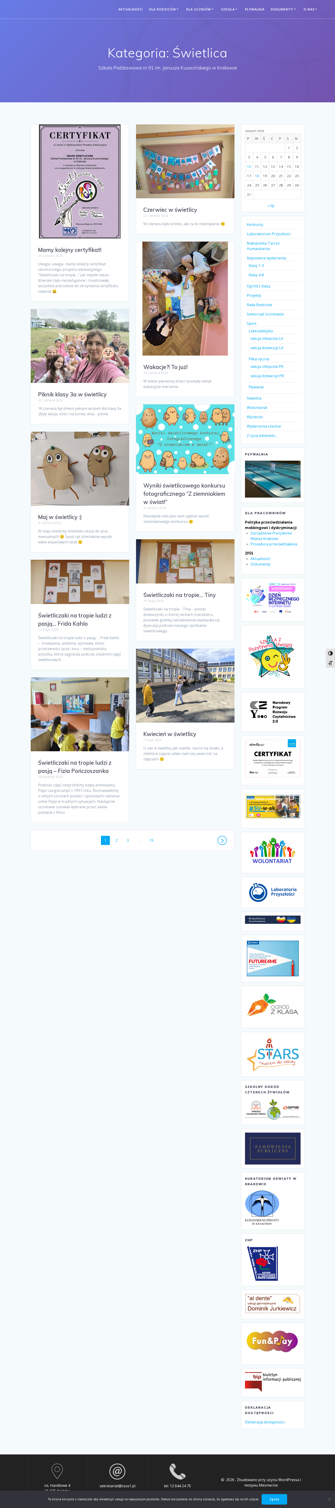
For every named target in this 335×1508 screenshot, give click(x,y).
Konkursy (255, 224)
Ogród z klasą (258, 286)
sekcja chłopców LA (266, 338)
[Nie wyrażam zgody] (329, 1499)
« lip (271, 205)
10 (249, 166)
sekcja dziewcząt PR (267, 375)
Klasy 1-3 (256, 265)
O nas (309, 9)
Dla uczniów (198, 9)
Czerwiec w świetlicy (170, 209)
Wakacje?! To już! (165, 367)
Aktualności (130, 9)
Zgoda (274, 1499)
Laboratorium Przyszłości (268, 233)
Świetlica (254, 398)
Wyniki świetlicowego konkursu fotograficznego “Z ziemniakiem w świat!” (184, 493)
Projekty (254, 295)
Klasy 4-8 (256, 274)
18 (257, 175)
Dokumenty (282, 9)
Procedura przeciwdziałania (273, 544)
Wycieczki (255, 416)
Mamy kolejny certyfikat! (69, 249)
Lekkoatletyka (261, 330)
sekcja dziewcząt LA (266, 347)
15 (153, 840)
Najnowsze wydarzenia (266, 258)
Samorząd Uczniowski (265, 314)
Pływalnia (255, 9)
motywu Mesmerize (261, 1485)
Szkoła (228, 9)
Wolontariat (257, 407)
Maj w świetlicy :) (60, 517)
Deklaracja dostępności (265, 1422)
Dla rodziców (162, 9)
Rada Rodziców (259, 304)
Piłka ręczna (259, 359)
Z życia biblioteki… (262, 435)
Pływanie (256, 387)
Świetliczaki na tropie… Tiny (179, 594)
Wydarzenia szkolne (264, 426)
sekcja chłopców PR (266, 366)
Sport (251, 323)
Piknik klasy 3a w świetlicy (72, 394)
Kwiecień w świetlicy (169, 734)
